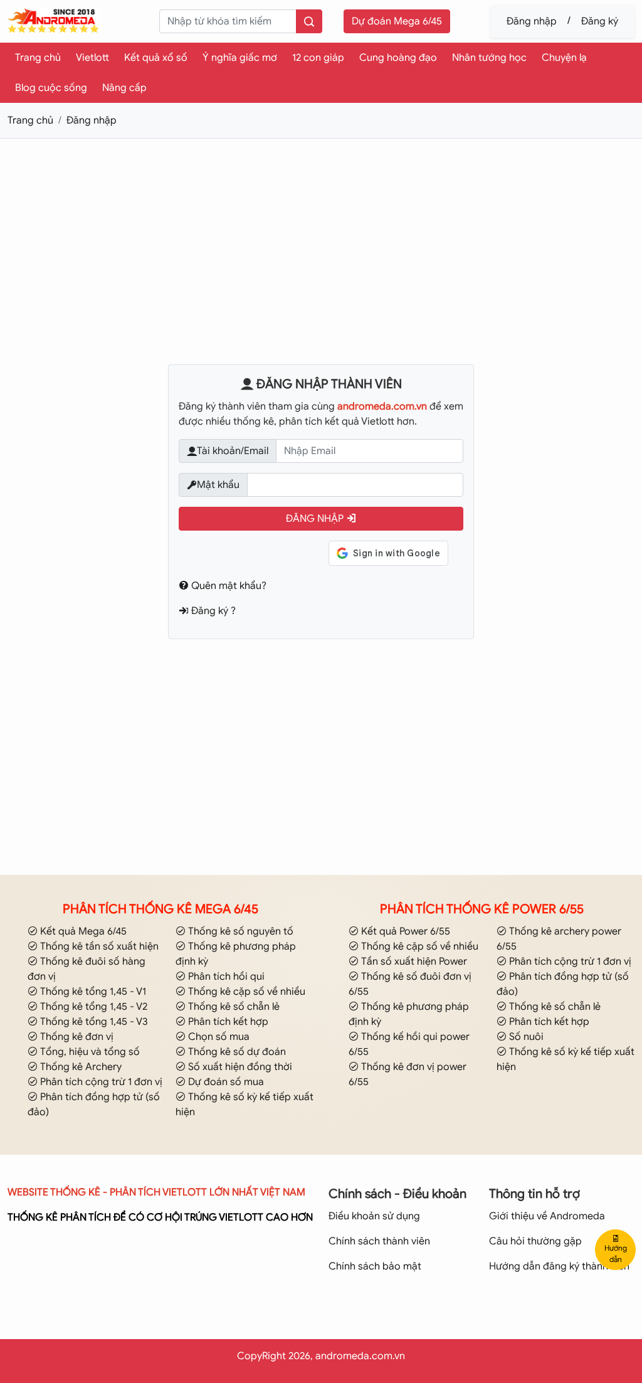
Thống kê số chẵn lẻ (233, 1006)
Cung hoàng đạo (398, 57)
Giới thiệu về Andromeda (547, 1216)
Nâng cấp (124, 88)
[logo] (54, 20)
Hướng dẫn (615, 1253)
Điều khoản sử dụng (374, 1216)
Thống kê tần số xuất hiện (98, 946)
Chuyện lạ (564, 57)
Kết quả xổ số (155, 57)
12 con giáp (318, 57)
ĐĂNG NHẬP (316, 518)
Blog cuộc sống (51, 88)
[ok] (309, 21)
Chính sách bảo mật (375, 1266)
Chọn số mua (218, 1037)
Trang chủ (38, 57)
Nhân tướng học (489, 57)
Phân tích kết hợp (227, 1021)
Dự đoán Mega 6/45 (397, 21)
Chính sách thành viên (379, 1241)
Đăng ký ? (212, 611)
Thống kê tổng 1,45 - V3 (93, 1021)
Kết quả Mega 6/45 (82, 931)
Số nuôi (525, 1037)
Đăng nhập (532, 21)
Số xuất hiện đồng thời (239, 1067)
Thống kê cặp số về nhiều (245, 991)
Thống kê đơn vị (75, 1037)
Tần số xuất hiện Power (413, 961)
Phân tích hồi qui (225, 976)
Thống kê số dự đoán (236, 1052)
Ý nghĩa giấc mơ (240, 57)
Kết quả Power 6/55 (404, 931)
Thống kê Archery (80, 1067)
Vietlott (92, 57)
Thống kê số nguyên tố (239, 931)
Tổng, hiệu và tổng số (89, 1052)
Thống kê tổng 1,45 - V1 (92, 991)
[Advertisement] (321, 236)
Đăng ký (599, 21)
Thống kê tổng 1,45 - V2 (92, 1006)
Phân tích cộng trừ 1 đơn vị (100, 1082)
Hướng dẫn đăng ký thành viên (559, 1266)
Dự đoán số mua (225, 1082)
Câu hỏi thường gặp (535, 1241)
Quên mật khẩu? (227, 586)
